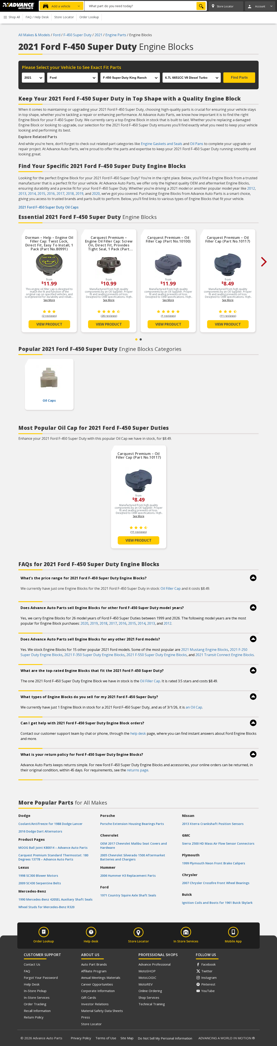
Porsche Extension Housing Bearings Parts (132, 824)
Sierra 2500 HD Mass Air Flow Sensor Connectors (218, 843)
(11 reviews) (228, 316)
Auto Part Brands (94, 964)
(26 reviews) (109, 316)
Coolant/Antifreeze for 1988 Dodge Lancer (50, 824)
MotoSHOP (147, 971)
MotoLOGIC (147, 977)
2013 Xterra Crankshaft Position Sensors (212, 824)
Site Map (127, 1038)
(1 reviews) (168, 316)
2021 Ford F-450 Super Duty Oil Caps (48, 207)
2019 (79, 193)
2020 (96, 193)
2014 (32, 193)
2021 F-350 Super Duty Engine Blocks (94, 654)
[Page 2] (141, 339)
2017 (60, 193)
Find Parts (239, 77)
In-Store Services (37, 997)
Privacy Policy (81, 1038)
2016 (51, 193)
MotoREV (145, 984)
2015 (41, 193)
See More (49, 300)
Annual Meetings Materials (100, 977)
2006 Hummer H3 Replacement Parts (128, 875)
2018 (70, 193)
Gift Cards (88, 997)
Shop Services (148, 997)
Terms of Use (105, 1038)
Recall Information (37, 1011)
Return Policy (33, 1017)
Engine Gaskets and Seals (161, 143)
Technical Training (151, 1004)
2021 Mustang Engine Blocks (204, 649)
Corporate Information (98, 991)
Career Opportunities (97, 984)
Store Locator (91, 1024)
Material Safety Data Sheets (102, 1011)
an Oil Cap (194, 707)
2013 (22, 193)
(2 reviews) (49, 316)
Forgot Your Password (41, 977)
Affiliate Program (93, 971)
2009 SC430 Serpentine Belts (39, 883)
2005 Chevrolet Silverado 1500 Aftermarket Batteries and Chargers (132, 857)
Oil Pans (196, 143)
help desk (138, 733)
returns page (137, 770)
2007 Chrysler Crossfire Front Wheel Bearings (215, 883)
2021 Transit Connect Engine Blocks (224, 654)
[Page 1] (136, 339)
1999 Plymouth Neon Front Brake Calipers (213, 863)
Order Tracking (35, 1004)
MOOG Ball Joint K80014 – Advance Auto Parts (52, 848)
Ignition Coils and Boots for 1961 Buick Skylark (217, 903)
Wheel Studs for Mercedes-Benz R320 (46, 907)
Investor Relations (95, 1004)
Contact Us (32, 964)
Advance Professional (154, 964)
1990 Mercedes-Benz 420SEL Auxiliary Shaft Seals (55, 899)
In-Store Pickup (35, 991)
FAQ (27, 971)
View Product (49, 324)
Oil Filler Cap (171, 588)
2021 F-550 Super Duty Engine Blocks (156, 654)
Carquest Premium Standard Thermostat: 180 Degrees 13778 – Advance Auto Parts (53, 857)
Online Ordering (150, 991)
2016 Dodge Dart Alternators (40, 831)
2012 (251, 188)
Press (85, 1017)
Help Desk (31, 984)
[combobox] (145, 6)
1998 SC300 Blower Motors (38, 875)
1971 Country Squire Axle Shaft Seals (128, 895)
